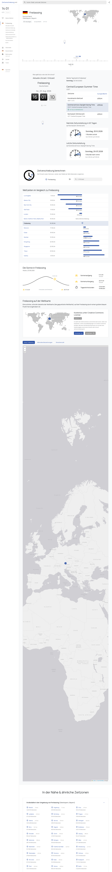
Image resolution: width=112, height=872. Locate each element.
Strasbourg (80, 846)
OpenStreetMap (100, 780)
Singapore (27, 246)
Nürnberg (55, 814)
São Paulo (26, 209)
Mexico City (27, 200)
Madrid (39, 219)
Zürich (54, 833)
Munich (29, 807)
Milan (78, 840)
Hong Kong (27, 242)
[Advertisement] (65, 40)
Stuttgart (80, 820)
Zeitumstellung (9, 32)
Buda (53, 860)
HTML (43, 105)
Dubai (25, 232)
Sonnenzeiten (9, 40)
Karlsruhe (30, 840)
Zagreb (54, 827)
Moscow (26, 228)
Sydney (26, 256)
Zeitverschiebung (10, 28)
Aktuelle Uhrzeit (9, 25)
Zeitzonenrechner (10, 34)
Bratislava (80, 827)
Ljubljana (30, 814)
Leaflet (94, 780)
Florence (55, 853)
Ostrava (79, 853)
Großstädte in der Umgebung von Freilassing (50, 803)
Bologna (54, 840)
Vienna (29, 820)
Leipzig (79, 833)
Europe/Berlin (102, 94)
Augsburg (55, 807)
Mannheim (30, 846)
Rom (42, 219)
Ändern (8, 12)
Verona (54, 820)
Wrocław (30, 860)
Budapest (80, 860)
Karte (6, 42)
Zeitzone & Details (10, 30)
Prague (79, 814)
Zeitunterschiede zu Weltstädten (10, 37)
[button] (10, 51)
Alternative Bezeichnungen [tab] (44, 342)
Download (79, 333)
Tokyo (25, 251)
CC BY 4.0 (78, 318)
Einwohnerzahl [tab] (60, 342)
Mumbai (26, 237)
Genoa (54, 866)
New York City (27, 205)
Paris (34, 219)
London (26, 214)
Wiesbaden (30, 853)
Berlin (25, 219)
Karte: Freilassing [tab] (29, 342)
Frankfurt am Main (57, 846)
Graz (78, 807)
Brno (29, 827)
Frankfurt (30, 219)
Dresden (30, 833)
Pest (29, 866)
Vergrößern (90, 333)
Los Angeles (27, 196)
